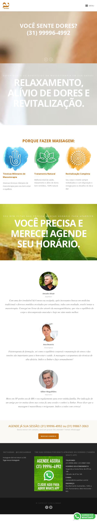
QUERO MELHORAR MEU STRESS (64, 51)
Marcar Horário (48, 436)
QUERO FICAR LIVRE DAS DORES (32, 51)
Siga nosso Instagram (11, 460)
